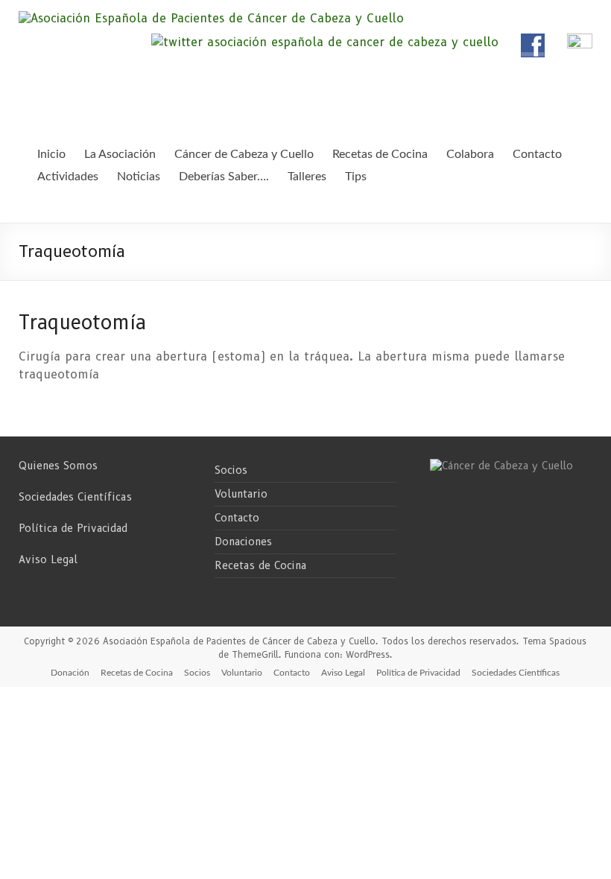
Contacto (237, 517)
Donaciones (243, 541)
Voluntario (241, 494)
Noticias (138, 177)
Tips (356, 177)
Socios (231, 470)
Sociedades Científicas (75, 497)
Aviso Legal (48, 559)
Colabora (470, 154)
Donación (70, 672)
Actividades (67, 177)
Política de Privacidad (73, 528)
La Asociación (120, 154)
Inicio (51, 154)
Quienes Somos (58, 465)
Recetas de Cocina (260, 565)
